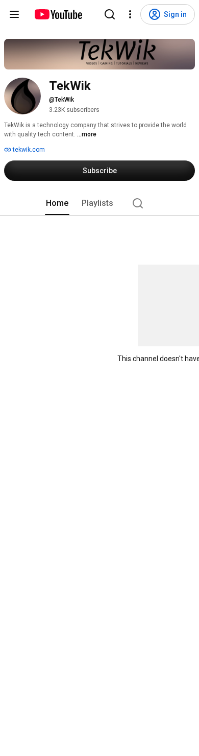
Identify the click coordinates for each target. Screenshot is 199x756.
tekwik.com (28, 149)
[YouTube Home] (58, 14)
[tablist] (99, 203)
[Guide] (14, 14)
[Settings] (130, 14)
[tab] (57, 203)
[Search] (110, 14)
